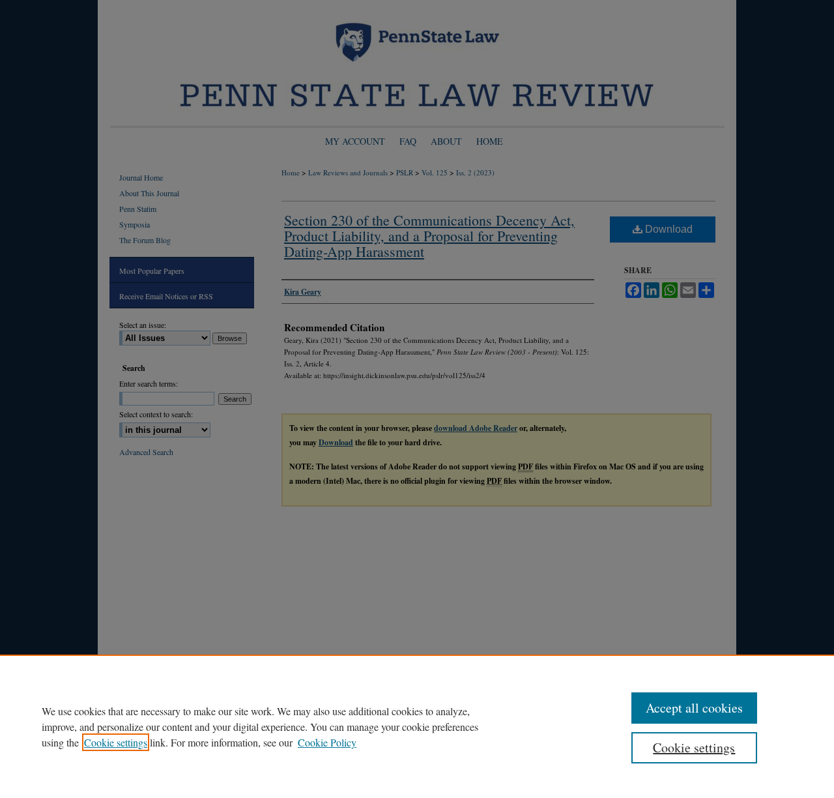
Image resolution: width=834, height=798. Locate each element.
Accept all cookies (694, 708)
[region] (417, 726)
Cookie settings (115, 742)
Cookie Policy (327, 742)
